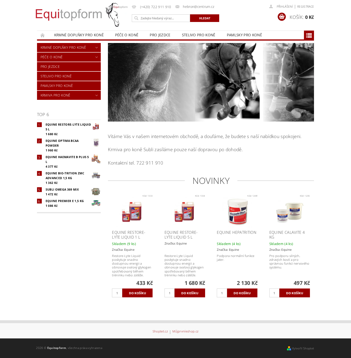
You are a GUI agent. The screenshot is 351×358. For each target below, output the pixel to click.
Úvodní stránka (42, 35)
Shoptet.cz (160, 331)
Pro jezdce (160, 34)
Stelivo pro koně (198, 34)
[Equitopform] (117, 15)
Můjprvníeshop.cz (185, 331)
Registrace (305, 7)
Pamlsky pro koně (244, 34)
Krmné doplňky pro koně (79, 34)
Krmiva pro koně (55, 95)
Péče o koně (126, 34)
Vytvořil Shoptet (303, 348)
